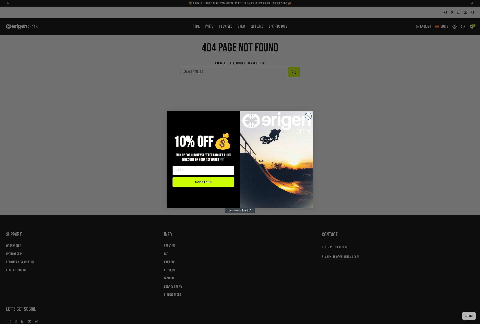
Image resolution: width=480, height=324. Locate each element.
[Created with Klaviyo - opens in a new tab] (240, 210)
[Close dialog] (308, 116)
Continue (203, 182)
